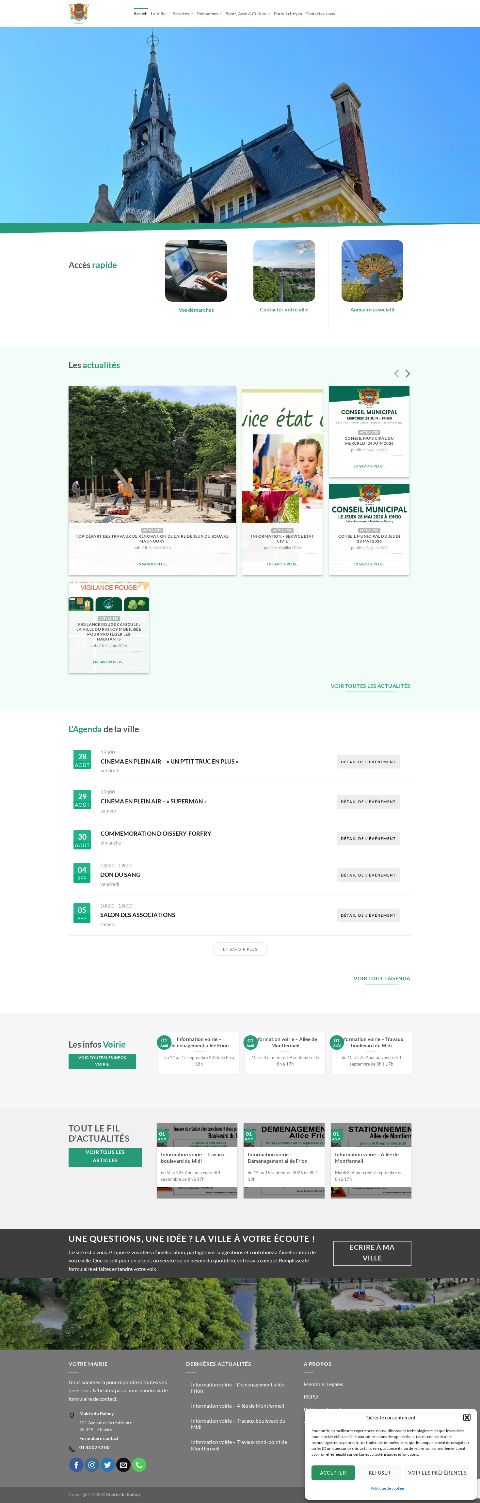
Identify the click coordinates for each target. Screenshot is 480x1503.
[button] (467, 1417)
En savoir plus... (152, 564)
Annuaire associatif (372, 309)
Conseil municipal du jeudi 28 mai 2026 (369, 538)
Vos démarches (196, 310)
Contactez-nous (320, 13)
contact (108, 1399)
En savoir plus (240, 949)
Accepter (333, 1473)
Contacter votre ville (284, 309)
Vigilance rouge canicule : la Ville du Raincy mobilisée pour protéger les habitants (108, 631)
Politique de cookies (388, 1488)
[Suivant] (407, 374)
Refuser (380, 1473)
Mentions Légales (323, 1384)
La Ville (158, 13)
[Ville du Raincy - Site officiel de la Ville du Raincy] (96, 13)
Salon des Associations (137, 914)
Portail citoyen (288, 13)
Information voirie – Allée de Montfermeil (285, 1042)
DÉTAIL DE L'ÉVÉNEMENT (368, 762)
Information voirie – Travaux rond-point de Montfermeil (239, 1445)
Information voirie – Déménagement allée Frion (199, 1042)
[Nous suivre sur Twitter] (108, 1465)
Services (181, 13)
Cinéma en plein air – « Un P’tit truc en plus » (170, 761)
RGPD (311, 1396)
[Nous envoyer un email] (123, 1465)
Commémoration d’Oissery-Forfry (156, 833)
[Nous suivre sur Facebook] (76, 1465)
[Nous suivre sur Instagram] (92, 1465)
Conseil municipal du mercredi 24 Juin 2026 (369, 440)
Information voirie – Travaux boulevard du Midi (371, 1042)
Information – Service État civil (282, 538)
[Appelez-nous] (139, 1465)
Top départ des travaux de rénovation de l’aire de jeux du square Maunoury (152, 538)
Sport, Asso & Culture (246, 13)
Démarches (207, 13)
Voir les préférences (437, 1473)
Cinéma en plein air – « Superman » (154, 801)
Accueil (141, 13)
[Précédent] (397, 374)
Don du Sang (120, 874)
